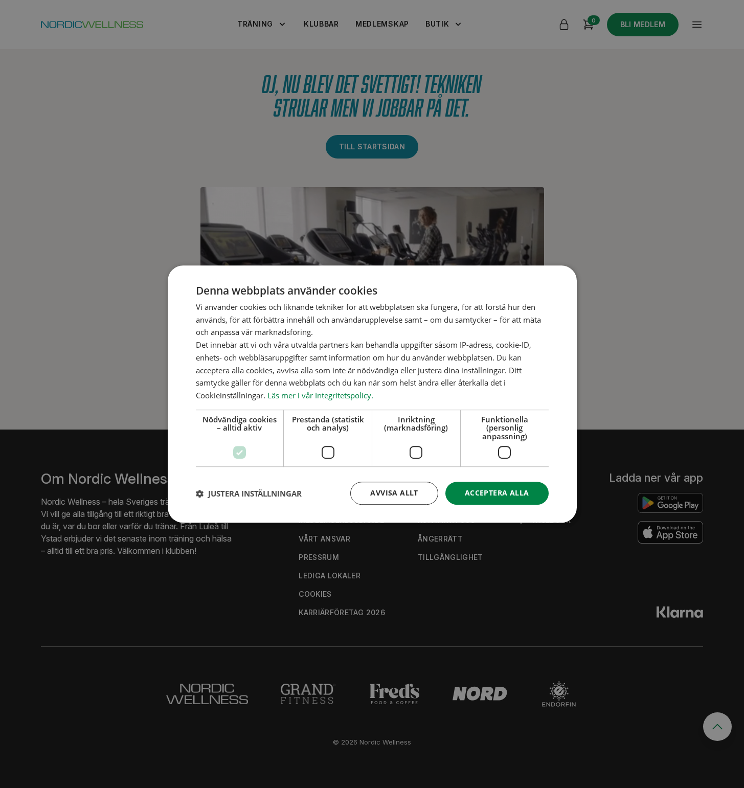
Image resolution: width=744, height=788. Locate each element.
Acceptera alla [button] (497, 493)
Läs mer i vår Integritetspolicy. (320, 395)
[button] (249, 493)
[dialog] (372, 394)
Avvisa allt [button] (394, 493)
